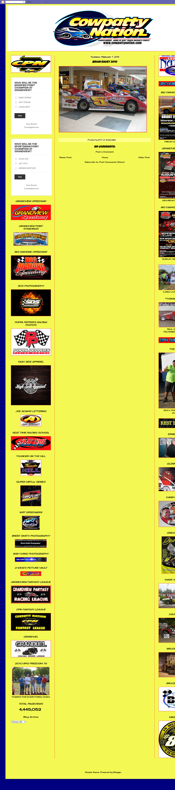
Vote (20, 116)
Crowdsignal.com (31, 127)
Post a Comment (105, 152)
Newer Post (65, 157)
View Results (31, 124)
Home (105, 157)
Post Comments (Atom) (112, 162)
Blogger (117, 772)
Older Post (144, 157)
